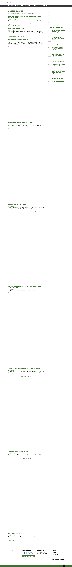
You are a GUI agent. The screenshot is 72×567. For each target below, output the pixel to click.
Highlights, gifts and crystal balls (18, 451)
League (39, 5)
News (12, 5)
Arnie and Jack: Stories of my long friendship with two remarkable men (24, 17)
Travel (34, 5)
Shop (53, 556)
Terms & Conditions (58, 559)
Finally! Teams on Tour (15, 533)
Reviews (17, 5)
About (54, 550)
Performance (28, 5)
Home (8, 5)
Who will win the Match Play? (17, 204)
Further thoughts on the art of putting (20, 122)
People (22, 5)
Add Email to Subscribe (28, 556)
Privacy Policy (56, 558)
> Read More (10, 24)
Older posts (11, 540)
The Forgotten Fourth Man (16, 28)
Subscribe (45, 5)
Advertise (55, 552)
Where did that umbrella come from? (19, 39)
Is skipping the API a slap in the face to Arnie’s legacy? (24, 368)
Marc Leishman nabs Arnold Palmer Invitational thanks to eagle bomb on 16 (25, 287)
